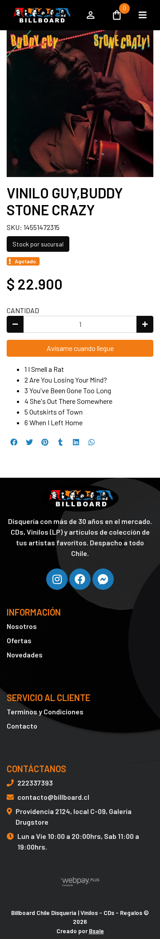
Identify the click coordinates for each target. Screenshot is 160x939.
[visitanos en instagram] (57, 579)
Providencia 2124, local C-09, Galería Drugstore (74, 816)
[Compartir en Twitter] (29, 442)
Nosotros (22, 626)
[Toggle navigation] (142, 15)
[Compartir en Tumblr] (60, 442)
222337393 (35, 782)
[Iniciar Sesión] (90, 15)
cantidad (23, 310)
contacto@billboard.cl (53, 797)
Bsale (96, 931)
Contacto (22, 725)
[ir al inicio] (79, 498)
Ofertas (19, 640)
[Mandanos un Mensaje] (103, 579)
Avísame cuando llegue (80, 348)
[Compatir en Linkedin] (76, 442)
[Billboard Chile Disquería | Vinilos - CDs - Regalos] (41, 15)
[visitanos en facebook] (80, 579)
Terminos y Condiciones (45, 711)
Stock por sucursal (38, 244)
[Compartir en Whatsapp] (91, 442)
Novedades (25, 654)
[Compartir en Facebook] (14, 442)
